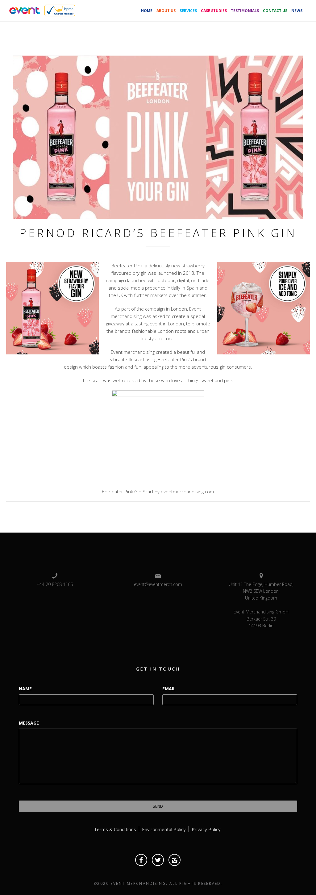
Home (146, 10)
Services (188, 10)
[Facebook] (141, 860)
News (296, 10)
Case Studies (214, 10)
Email (169, 689)
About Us (166, 10)
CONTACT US (275, 10)
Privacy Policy (206, 829)
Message (29, 723)
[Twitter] (158, 860)
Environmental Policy (164, 829)
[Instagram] (174, 860)
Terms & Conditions (115, 829)
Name (25, 689)
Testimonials (245, 10)
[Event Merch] (23, 10)
